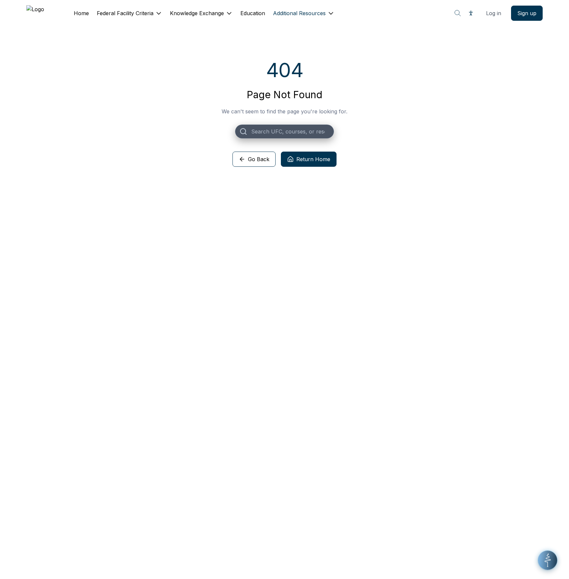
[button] (547, 560)
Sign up (526, 13)
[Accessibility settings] (471, 13)
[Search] (458, 13)
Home (81, 13)
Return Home (313, 159)
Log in (493, 13)
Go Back (258, 159)
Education (252, 13)
